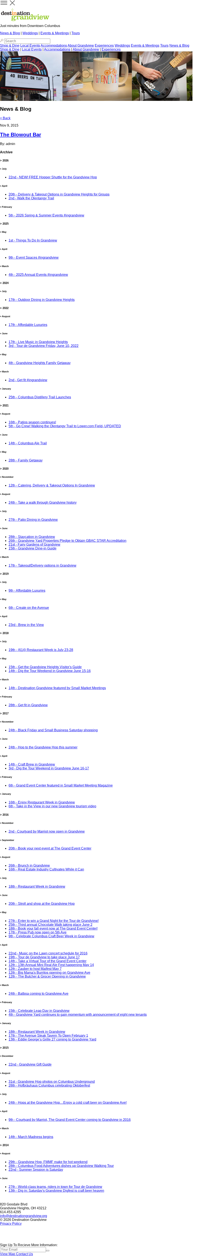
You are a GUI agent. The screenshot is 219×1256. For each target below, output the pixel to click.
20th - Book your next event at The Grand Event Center (50, 848)
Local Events (30, 45)
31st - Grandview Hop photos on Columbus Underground (52, 1081)
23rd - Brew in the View (26, 625)
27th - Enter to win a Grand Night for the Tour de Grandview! (54, 921)
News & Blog (10, 33)
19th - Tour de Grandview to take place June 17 (44, 957)
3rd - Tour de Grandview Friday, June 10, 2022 (43, 346)
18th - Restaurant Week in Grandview (37, 886)
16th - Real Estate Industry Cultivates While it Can (46, 869)
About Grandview (81, 45)
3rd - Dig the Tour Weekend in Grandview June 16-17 (49, 768)
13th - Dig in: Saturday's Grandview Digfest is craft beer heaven (56, 1190)
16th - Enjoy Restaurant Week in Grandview (42, 802)
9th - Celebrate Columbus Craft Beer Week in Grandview (51, 936)
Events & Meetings (54, 33)
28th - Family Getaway (26, 460)
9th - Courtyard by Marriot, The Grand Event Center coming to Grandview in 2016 (70, 1120)
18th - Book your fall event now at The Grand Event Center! (53, 928)
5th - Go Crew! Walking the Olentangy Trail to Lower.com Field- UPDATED (65, 426)
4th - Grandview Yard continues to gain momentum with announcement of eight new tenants (78, 1014)
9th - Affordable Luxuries (27, 590)
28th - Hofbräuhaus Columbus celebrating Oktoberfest (49, 1085)
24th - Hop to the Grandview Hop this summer (43, 747)
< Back (5, 118)
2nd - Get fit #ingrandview (28, 380)
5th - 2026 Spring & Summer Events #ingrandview (46, 215)
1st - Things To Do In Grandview (33, 240)
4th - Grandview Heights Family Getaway (40, 363)
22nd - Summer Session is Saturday (36, 1169)
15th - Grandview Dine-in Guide (32, 548)
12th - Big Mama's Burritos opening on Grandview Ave (49, 972)
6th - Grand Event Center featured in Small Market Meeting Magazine (61, 785)
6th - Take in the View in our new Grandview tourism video (52, 806)
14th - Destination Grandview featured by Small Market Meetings (57, 688)
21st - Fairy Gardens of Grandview (34, 544)
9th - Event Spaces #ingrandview (34, 257)
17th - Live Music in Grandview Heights (38, 342)
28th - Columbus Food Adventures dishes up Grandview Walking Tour (61, 1166)
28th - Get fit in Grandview (28, 705)
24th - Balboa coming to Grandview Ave (38, 993)
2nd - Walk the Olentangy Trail (31, 198)
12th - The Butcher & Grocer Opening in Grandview (47, 976)
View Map (8, 1254)
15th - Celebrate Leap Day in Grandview (39, 1011)
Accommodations (54, 45)
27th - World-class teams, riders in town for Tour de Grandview (55, 1187)
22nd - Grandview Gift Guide (30, 1064)
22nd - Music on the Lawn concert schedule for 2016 (48, 953)
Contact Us (24, 1254)
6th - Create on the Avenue (29, 607)
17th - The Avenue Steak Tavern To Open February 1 (48, 1035)
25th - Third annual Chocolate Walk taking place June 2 (50, 924)
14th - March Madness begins (31, 1137)
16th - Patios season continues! (32, 422)
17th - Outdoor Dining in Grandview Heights (42, 300)
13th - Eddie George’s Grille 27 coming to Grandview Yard (52, 1039)
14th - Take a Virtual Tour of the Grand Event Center (47, 961)
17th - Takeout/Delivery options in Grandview (42, 565)
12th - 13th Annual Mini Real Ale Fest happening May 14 (51, 965)
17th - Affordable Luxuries (28, 325)
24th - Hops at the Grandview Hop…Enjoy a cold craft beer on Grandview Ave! (68, 1102)
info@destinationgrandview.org (23, 1216)
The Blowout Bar (20, 134)
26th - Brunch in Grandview (29, 865)
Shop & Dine (9, 45)
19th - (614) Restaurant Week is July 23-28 (41, 650)
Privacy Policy (11, 1223)
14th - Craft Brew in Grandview (32, 764)
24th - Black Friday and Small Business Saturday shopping (53, 730)
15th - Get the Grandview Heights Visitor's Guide (45, 667)
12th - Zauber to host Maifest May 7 (35, 969)
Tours (75, 33)
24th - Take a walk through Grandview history (43, 502)
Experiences (104, 45)
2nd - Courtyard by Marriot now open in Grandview (47, 831)
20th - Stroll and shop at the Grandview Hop (42, 903)
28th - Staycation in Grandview (32, 537)
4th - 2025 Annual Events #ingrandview (38, 274)
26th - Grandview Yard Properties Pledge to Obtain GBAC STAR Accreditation (67, 540)
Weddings (30, 33)
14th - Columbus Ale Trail (28, 443)
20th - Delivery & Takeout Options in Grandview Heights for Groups (59, 194)
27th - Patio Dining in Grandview (33, 519)
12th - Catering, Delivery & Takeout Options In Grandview (52, 485)
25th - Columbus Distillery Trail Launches (40, 397)
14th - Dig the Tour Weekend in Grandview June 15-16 (50, 671)
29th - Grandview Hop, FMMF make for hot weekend (48, 1162)
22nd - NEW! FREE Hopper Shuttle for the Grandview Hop (53, 177)
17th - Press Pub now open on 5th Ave (38, 932)
